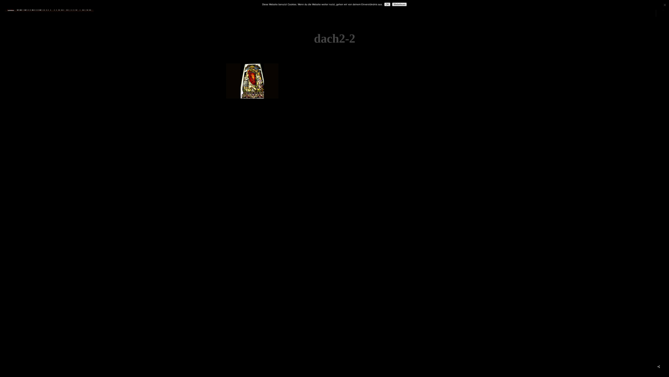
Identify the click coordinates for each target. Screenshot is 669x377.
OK (387, 4)
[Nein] (664, 5)
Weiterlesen (399, 4)
